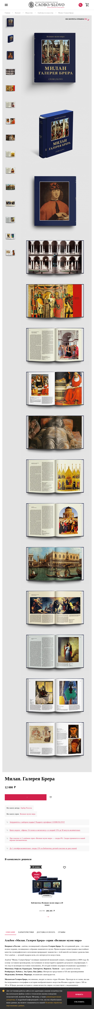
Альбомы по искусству (45, 13)
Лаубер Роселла (26, 808)
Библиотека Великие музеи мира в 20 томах (47, 904)
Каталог (18, 13)
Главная (7, 13)
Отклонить (79, 1002)
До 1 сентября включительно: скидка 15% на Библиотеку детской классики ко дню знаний (43, 848)
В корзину (25, 797)
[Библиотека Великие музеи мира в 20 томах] (47, 885)
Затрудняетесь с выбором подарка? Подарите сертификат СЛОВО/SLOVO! (37, 822)
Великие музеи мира (27, 814)
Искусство (29, 13)
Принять (79, 994)
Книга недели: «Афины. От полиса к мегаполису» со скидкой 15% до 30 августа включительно (45, 830)
